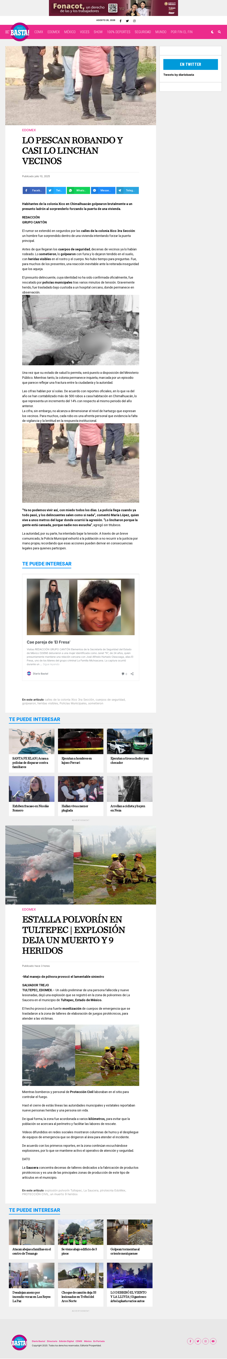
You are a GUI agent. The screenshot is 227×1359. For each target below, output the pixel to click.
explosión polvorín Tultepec (63, 1190)
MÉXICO (70, 32)
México (88, 1341)
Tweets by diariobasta (178, 74)
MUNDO (160, 32)
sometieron (95, 703)
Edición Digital (66, 1341)
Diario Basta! (38, 1341)
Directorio (52, 1341)
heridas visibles (47, 703)
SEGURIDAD (143, 32)
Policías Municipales (73, 703)
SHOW (98, 32)
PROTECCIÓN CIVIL (35, 1194)
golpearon (29, 703)
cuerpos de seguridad (110, 699)
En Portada (99, 1341)
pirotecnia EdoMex (112, 1190)
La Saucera (91, 1190)
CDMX (38, 32)
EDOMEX (54, 32)
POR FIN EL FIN (182, 32)
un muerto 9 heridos (63, 1194)
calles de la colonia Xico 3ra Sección (69, 699)
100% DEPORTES (118, 32)
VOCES (84, 32)
